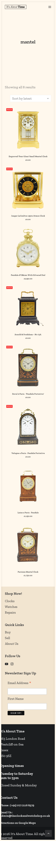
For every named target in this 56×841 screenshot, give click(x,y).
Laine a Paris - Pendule (28, 513)
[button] (49, 7)
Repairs (10, 612)
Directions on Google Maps (18, 823)
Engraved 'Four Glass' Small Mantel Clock (28, 156)
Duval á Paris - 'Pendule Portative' (28, 394)
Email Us (6, 812)
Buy (8, 632)
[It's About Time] (15, 7)
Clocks (10, 601)
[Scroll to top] (48, 833)
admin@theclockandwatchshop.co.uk (25, 815)
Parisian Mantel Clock (28, 572)
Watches (11, 607)
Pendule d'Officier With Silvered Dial (28, 275)
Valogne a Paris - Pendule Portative (28, 453)
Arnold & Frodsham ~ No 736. (28, 334)
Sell (7, 638)
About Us (11, 644)
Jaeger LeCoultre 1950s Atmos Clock (28, 216)
